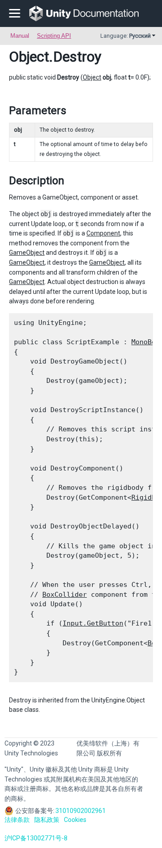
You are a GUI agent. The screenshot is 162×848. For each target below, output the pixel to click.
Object (29, 56)
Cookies (75, 819)
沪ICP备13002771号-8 (36, 838)
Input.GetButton (93, 623)
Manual (19, 35)
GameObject (27, 252)
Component (103, 233)
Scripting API (54, 35)
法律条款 (17, 819)
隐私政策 (46, 819)
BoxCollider (64, 594)
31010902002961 (80, 810)
